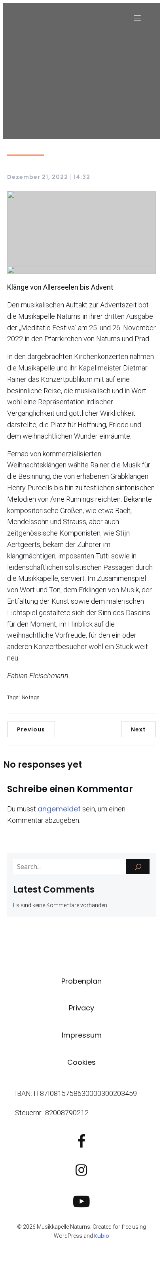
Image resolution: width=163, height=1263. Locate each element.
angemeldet (59, 809)
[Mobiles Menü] (137, 17)
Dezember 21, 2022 (37, 177)
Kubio (101, 1236)
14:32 (82, 177)
